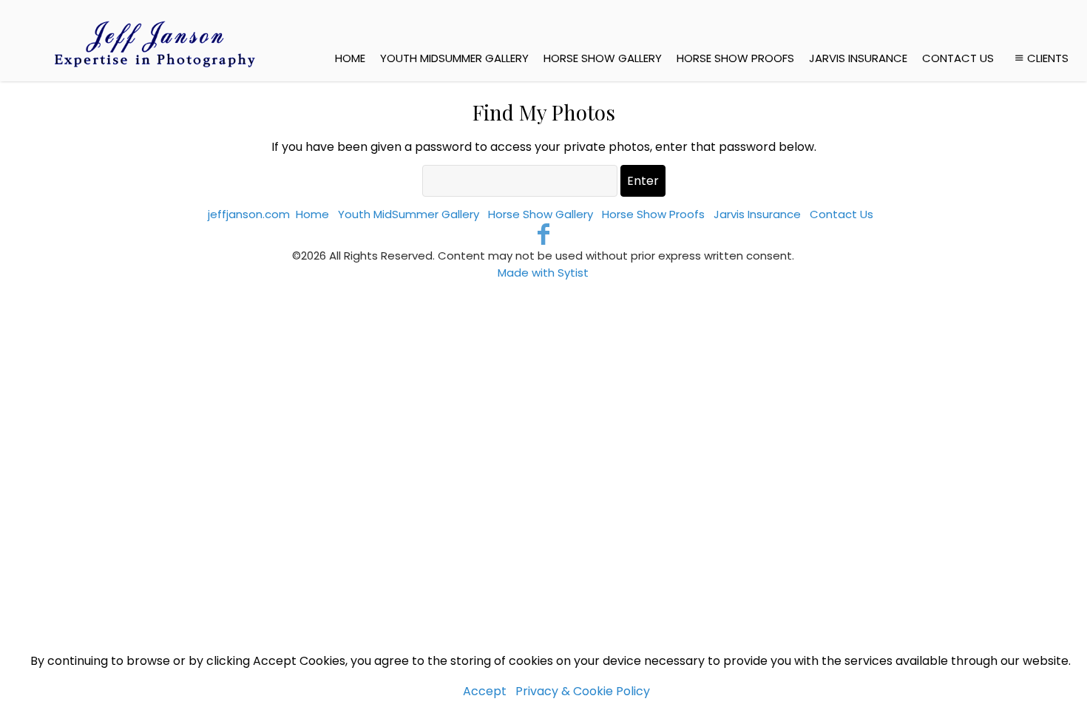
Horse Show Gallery (603, 58)
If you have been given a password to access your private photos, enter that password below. (543, 146)
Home (350, 58)
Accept (485, 691)
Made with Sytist (543, 272)
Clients (1048, 58)
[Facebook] (544, 234)
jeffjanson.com (249, 214)
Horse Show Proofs (735, 58)
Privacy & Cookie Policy (582, 691)
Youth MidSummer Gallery (454, 58)
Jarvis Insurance (858, 58)
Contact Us (958, 58)
